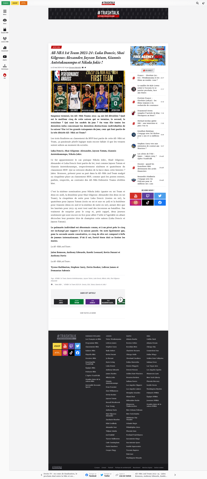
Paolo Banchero (112, 446)
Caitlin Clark (151, 339)
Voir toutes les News (88, 313)
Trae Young (110, 406)
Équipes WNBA (152, 397)
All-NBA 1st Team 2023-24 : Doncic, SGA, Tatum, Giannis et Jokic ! (85, 284)
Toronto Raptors (132, 450)
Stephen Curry (111, 347)
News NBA (58, 284)
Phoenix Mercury (153, 381)
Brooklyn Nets (131, 347)
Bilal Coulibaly (111, 423)
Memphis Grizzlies (133, 393)
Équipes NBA (90, 368)
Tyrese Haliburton (113, 439)
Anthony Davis (111, 410)
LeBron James (111, 343)
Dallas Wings (151, 354)
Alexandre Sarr (111, 427)
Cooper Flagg (111, 450)
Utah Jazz (129, 454)
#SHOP (15, 3)
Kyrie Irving (110, 362)
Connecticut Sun (153, 351)
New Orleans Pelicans (134, 410)
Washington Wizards (134, 458)
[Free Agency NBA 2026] (148, 56)
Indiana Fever (152, 362)
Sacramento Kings (133, 439)
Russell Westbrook (113, 402)
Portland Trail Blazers (134, 435)
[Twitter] (84, 67)
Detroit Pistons (132, 370)
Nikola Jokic (106, 278)
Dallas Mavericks (132, 362)
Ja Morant (109, 358)
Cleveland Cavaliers (133, 358)
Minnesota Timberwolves (131, 405)
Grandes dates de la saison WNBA (154, 405)
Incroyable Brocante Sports (93, 386)
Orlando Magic (131, 423)
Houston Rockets (132, 377)
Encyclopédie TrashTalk (90, 363)
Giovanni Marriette (75, 67)
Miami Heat (130, 397)
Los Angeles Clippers (134, 385)
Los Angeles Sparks (154, 370)
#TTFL (23, 3)
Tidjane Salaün (111, 431)
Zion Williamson (112, 391)
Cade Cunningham (112, 443)
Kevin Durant (111, 354)
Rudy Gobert (110, 351)
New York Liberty (153, 377)
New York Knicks (132, 414)
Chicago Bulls (131, 354)
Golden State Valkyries (155, 358)
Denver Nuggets (132, 366)
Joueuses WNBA (153, 400)
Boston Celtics (131, 343)
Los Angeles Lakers (133, 389)
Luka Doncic (97, 278)
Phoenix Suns (131, 431)
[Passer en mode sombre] (204, 3)
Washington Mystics (154, 389)
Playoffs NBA (90, 354)
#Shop (57, 346)
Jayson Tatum (87, 278)
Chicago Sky (151, 347)
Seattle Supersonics (133, 446)
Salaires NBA (90, 351)
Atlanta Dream (152, 343)
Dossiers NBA (91, 358)
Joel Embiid (110, 435)
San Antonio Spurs (133, 443)
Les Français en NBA (93, 339)
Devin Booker (111, 395)
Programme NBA (92, 343)
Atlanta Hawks (131, 339)
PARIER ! (6, 3)
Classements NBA (92, 347)
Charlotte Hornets (133, 351)
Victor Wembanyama (113, 339)
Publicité (110, 467)
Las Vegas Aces (152, 366)
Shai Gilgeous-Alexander (111, 415)
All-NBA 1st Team (60, 278)
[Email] (82, 67)
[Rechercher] (197, 3)
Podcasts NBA (91, 372)
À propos (97, 467)
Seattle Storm (152, 385)
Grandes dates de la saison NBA (93, 380)
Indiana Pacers (131, 381)
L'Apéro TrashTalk (93, 376)
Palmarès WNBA (153, 393)
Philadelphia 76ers (133, 427)
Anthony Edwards (112, 370)
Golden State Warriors (134, 374)
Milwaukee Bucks (132, 400)
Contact (104, 467)
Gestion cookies (158, 467)
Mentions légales (147, 467)
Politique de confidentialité (123, 467)
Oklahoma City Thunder (131, 419)
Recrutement (136, 467)
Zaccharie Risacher (113, 420)
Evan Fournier (111, 387)
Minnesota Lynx (153, 374)
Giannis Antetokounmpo (75, 278)
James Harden (111, 374)
